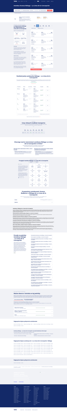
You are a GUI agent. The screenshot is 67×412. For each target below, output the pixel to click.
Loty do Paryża (36, 392)
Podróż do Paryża (46, 396)
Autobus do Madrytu (26, 391)
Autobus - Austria (26, 402)
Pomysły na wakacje (46, 391)
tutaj (39, 116)
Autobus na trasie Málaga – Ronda (18, 324)
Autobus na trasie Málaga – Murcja (28, 346)
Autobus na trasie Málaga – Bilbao (47, 345)
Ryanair (35, 404)
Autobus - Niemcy (26, 396)
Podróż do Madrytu (46, 394)
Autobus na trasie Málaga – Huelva (18, 351)
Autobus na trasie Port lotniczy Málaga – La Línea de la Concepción (22, 354)
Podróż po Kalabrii (46, 393)
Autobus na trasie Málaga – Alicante (48, 343)
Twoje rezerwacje (43, 1)
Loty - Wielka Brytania (37, 402)
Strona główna (16, 366)
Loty (24, 1)
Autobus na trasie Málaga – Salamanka (39, 348)
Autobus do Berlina (26, 394)
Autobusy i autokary (26, 386)
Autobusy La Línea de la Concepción (36, 366)
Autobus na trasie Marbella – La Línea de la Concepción (50, 351)
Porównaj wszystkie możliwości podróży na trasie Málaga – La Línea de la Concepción (43, 334)
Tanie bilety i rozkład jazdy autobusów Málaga (20, 335)
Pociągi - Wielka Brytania (17, 401)
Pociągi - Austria (16, 402)
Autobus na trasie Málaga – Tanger (28, 348)
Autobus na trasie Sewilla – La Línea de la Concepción (40, 351)
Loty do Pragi (35, 394)
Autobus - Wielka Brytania (27, 401)
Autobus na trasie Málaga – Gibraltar (48, 324)
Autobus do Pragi (26, 395)
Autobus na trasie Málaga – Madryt (28, 343)
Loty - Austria (35, 403)
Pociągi (19, 1)
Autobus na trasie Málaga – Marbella (38, 324)
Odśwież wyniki (33, 83)
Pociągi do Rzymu (16, 391)
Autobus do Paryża (26, 393)
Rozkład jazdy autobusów (27, 390)
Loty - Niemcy (35, 396)
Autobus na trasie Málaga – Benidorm (19, 348)
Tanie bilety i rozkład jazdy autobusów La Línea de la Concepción (42, 335)
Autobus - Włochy (26, 400)
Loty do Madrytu (36, 390)
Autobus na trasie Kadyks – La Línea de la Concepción (21, 362)
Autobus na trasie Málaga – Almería (38, 346)
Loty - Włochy (35, 401)
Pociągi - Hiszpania (16, 395)
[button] (32, 10)
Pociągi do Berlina (16, 393)
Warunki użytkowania (28, 409)
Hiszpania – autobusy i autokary (26, 366)
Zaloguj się (52, 1)
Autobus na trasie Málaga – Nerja (28, 324)
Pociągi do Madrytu (16, 390)
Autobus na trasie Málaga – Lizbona (38, 343)
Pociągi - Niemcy (16, 396)
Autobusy (22, 1)
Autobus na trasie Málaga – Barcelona (19, 343)
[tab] (33, 28)
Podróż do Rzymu (46, 395)
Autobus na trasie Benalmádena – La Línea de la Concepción (31, 354)
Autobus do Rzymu (26, 392)
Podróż (45, 386)
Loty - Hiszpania (36, 395)
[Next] (52, 25)
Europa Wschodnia (46, 392)
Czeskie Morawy (46, 390)
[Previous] (22, 130)
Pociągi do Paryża (16, 392)
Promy (26, 1)
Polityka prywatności (35, 409)
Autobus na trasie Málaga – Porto (28, 345)
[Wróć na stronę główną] (16, 1)
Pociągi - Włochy (16, 400)
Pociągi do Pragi (16, 394)
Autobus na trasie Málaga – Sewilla (18, 345)
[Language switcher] (38, 1)
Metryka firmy (22, 409)
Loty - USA (35, 400)
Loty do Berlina (36, 393)
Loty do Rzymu (36, 391)
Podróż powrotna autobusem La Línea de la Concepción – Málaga (22, 333)
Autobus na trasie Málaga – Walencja (38, 345)
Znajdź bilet (16, 34)
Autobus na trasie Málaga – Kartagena (29, 351)
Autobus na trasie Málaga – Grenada (18, 325)
